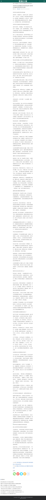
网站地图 (28, 497)
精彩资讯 (17, 3)
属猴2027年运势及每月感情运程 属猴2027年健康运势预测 (11, 483)
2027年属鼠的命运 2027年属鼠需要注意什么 (8, 493)
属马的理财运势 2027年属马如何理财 (7, 481)
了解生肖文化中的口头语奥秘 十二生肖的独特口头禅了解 (10, 488)
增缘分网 (22, 497)
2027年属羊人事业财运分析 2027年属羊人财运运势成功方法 (11, 490)
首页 (13, 3)
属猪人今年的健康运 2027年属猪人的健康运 (8, 485)
